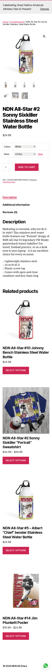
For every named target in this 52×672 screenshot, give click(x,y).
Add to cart (26, 167)
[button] (44, 36)
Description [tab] (10, 197)
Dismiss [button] (44, 8)
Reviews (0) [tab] (10, 212)
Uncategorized (17, 22)
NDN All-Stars (19, 666)
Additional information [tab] (16, 204)
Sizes (6, 154)
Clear (40, 154)
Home (5, 22)
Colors (7, 146)
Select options (16, 370)
